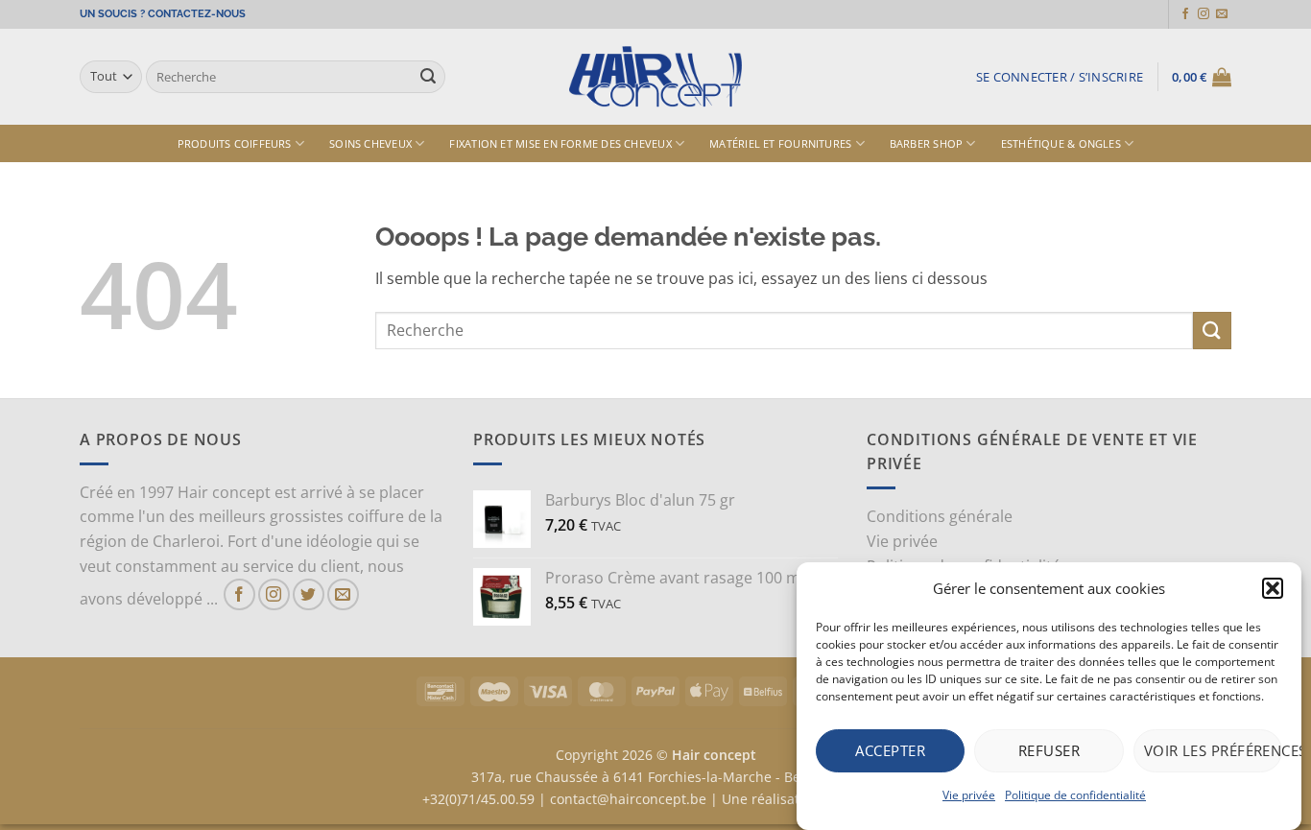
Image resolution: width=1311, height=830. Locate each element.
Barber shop (926, 143)
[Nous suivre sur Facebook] (1185, 14)
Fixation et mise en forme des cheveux (560, 143)
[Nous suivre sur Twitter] (308, 594)
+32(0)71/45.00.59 (478, 799)
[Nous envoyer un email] (1222, 14)
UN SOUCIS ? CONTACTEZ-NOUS (163, 14)
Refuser (1049, 750)
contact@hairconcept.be (628, 799)
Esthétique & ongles (1061, 143)
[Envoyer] (428, 76)
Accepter (890, 750)
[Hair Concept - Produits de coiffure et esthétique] (655, 77)
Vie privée (968, 795)
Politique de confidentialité (1075, 795)
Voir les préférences (1213, 750)
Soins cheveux (370, 143)
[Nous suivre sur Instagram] (1203, 14)
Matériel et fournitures (780, 143)
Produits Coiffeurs (235, 143)
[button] (1272, 588)
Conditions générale (940, 516)
